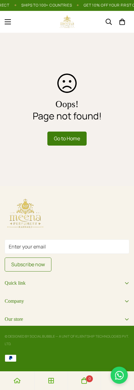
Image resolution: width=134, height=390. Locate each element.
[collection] (51, 381)
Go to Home (67, 138)
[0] (122, 22)
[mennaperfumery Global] (67, 22)
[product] (17, 380)
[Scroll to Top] (123, 357)
